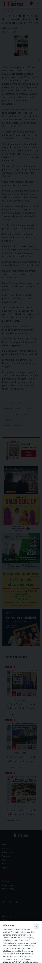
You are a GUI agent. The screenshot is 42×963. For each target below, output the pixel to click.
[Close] (36, 926)
